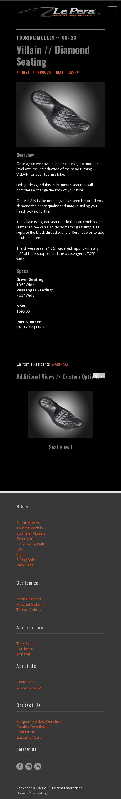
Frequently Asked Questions (39, 721)
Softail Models (28, 522)
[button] (112, 8)
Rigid (20, 554)
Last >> (74, 71)
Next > (61, 71)
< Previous (42, 71)
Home (21, 793)
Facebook (19, 766)
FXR (19, 549)
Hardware (24, 648)
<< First (22, 71)
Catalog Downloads (32, 726)
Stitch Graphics (28, 599)
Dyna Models (27, 538)
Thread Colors (28, 609)
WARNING (59, 364)
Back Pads (24, 565)
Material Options (30, 604)
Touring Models (29, 528)
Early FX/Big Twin (30, 543)
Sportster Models (30, 533)
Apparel (23, 654)
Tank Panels (26, 643)
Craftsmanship (28, 687)
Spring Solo (25, 559)
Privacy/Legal (39, 793)
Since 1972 (25, 682)
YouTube (37, 766)
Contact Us (25, 732)
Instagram (28, 766)
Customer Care (29, 737)
